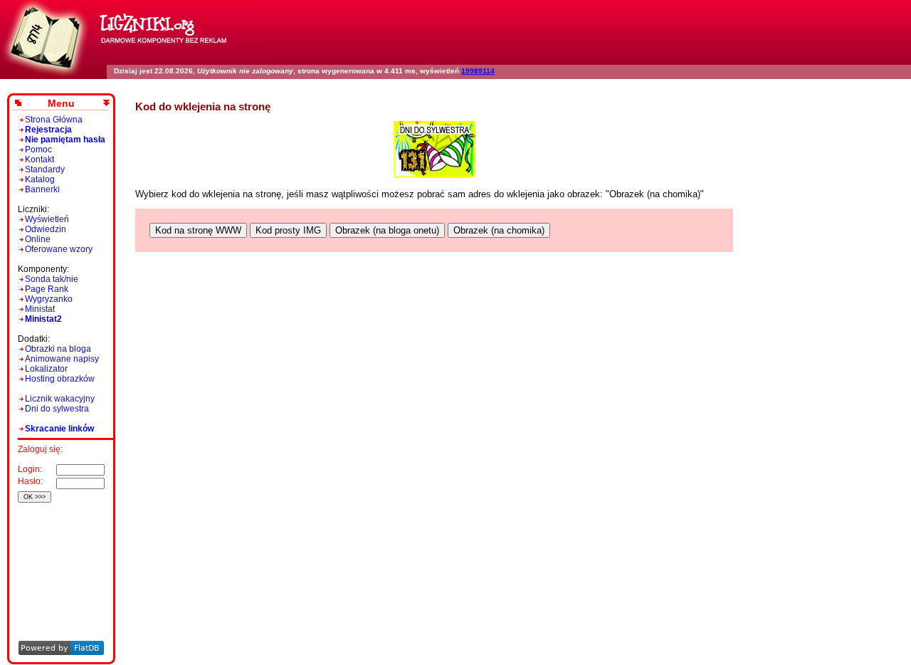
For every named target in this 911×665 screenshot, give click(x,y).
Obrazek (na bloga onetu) (387, 230)
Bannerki (42, 189)
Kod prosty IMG (288, 230)
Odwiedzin (45, 229)
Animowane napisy (62, 359)
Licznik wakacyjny (60, 399)
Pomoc (38, 150)
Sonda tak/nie (51, 279)
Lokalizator (46, 369)
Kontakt (39, 159)
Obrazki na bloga (58, 349)
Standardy (45, 169)
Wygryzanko (49, 299)
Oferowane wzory (59, 249)
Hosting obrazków (60, 379)
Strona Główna (54, 120)
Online (38, 239)
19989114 (478, 71)
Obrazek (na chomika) (498, 230)
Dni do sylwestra (57, 409)
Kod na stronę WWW (198, 230)
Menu (61, 103)
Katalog (40, 179)
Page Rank (46, 289)
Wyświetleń (47, 219)
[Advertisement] (58, 552)
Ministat (40, 309)
